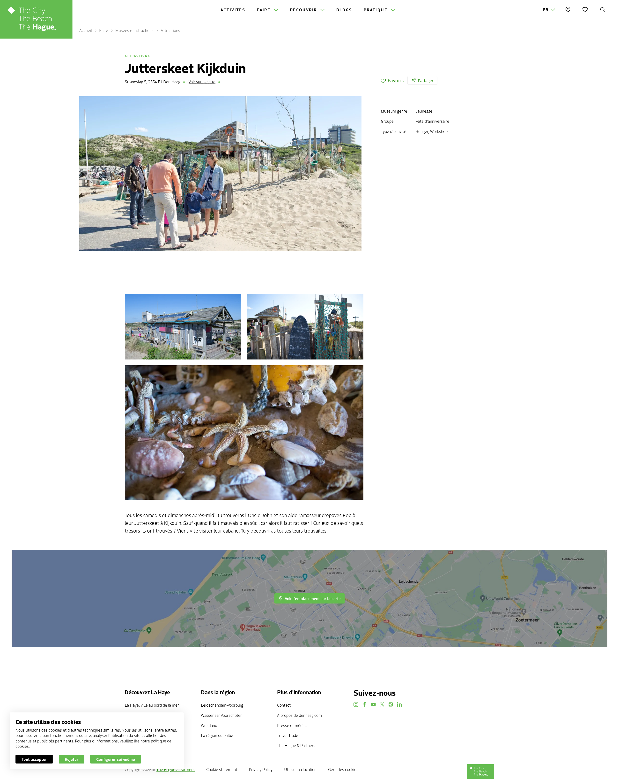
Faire (264, 10)
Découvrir (304, 10)
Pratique (376, 10)
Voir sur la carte (202, 81)
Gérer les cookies (343, 769)
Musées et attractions (134, 30)
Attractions (170, 30)
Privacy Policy (261, 769)
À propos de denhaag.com (299, 715)
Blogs (344, 10)
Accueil (85, 30)
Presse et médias (292, 725)
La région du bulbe (217, 735)
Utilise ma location (300, 769)
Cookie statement (221, 769)
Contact (284, 705)
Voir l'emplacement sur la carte (313, 598)
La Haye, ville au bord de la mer (152, 705)
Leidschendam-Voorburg (222, 705)
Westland (209, 725)
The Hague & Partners (296, 745)
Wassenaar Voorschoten (222, 715)
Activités (233, 10)
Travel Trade (287, 735)
